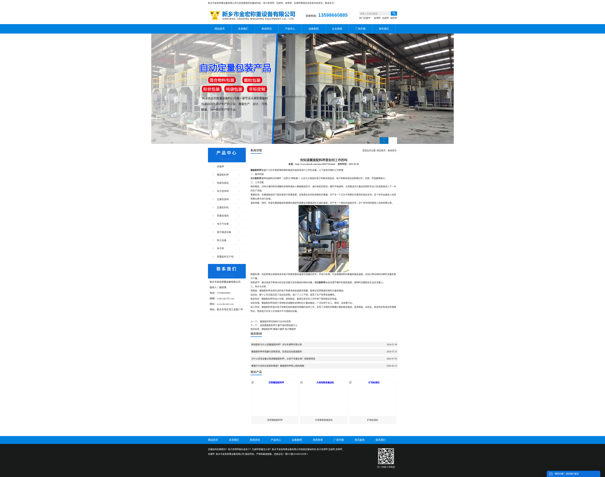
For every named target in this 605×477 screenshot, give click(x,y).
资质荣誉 (318, 440)
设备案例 (313, 28)
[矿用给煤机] (372, 382)
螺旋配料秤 (223, 174)
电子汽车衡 (223, 224)
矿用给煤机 (372, 420)
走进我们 (243, 28)
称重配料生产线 (225, 256)
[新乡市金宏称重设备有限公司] (252, 11)
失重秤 (220, 166)
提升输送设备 (224, 232)
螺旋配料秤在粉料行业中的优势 (275, 321)
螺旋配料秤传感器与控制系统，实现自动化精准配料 (276, 351)
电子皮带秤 (223, 191)
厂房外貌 (360, 28)
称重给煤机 (223, 215)
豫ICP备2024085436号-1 (296, 454)
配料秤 (393, 18)
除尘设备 (221, 240)
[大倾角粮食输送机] (324, 382)
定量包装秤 (223, 199)
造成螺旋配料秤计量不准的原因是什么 (278, 325)
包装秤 (385, 18)
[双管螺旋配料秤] (275, 382)
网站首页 (220, 28)
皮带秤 (377, 18)
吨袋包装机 (223, 183)
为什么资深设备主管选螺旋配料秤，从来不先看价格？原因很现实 (283, 359)
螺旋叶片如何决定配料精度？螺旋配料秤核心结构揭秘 (277, 366)
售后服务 (360, 440)
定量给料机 (255, 3)
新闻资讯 (267, 28)
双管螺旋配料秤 (275, 420)
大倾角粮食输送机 (324, 420)
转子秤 (220, 248)
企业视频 (337, 28)
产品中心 (290, 28)
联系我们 (384, 28)
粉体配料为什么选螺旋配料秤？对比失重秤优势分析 (276, 344)
